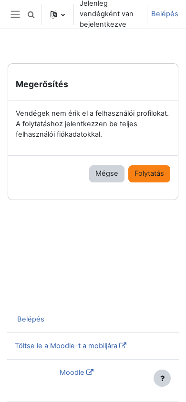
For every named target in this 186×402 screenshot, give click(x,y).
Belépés (164, 14)
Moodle (72, 372)
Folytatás (149, 173)
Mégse (106, 173)
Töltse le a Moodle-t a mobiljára (66, 346)
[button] (31, 14)
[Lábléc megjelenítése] (162, 378)
